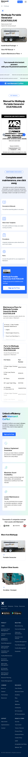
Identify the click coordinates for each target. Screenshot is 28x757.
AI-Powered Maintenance (4, 669)
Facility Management (20, 648)
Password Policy (19, 734)
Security (17, 721)
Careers (3, 691)
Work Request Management (4, 673)
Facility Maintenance (6, 655)
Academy (17, 694)
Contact (3, 728)
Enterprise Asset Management (5, 629)
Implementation (5, 724)
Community (18, 707)
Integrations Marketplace (4, 639)
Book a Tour (4, 608)
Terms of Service (19, 728)
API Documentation (20, 714)
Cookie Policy (18, 737)
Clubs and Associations (18, 633)
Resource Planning (6, 677)
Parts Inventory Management (5, 647)
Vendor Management (6, 680)
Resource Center (19, 691)
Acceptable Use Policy (21, 744)
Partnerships (4, 694)
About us (3, 688)
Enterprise (10, 606)
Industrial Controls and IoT (6, 634)
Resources (22, 606)
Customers (4, 606)
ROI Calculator (18, 711)
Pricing (16, 606)
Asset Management (6, 643)
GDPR (16, 741)
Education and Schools (18, 637)
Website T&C (18, 747)
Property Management (21, 641)
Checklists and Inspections (5, 651)
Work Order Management (4, 664)
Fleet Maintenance (20, 645)
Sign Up (20, 1)
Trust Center (18, 724)
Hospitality (18, 651)
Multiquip (6, 6)
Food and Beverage (20, 629)
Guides (17, 701)
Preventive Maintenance (4, 659)
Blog (16, 698)
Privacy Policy (18, 731)
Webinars (17, 704)
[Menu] (25, 2)
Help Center (4, 721)
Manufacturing (19, 625)
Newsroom (4, 698)
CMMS (3, 625)
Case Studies (18, 688)
